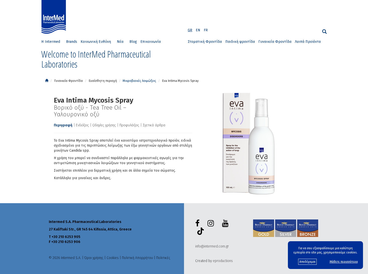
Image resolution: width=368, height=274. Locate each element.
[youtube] (226, 223)
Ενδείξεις (82, 125)
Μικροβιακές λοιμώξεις (139, 81)
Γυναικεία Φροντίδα (274, 42)
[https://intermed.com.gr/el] (46, 81)
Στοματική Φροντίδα (205, 42)
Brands (71, 42)
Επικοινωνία (150, 42)
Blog (133, 42)
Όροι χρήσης (93, 258)
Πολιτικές (163, 258)
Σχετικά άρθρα (154, 125)
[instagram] (212, 223)
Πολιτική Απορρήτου (137, 258)
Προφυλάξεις (129, 125)
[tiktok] (199, 231)
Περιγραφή (63, 125)
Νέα (120, 42)
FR (206, 30)
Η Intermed (50, 42)
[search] (324, 32)
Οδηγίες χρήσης (104, 125)
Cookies (113, 258)
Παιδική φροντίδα (240, 42)
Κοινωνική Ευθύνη (96, 42)
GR (190, 30)
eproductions (223, 261)
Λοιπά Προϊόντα (308, 42)
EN (198, 30)
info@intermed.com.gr (212, 246)
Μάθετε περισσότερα (344, 261)
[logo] (54, 17)
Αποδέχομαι (307, 261)
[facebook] (198, 223)
